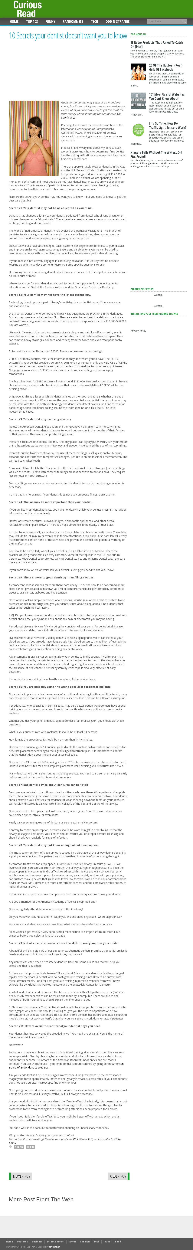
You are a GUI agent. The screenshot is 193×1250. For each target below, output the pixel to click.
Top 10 (30, 1146)
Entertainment (55, 1241)
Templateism (54, 1246)
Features (22, 1241)
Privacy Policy (138, 330)
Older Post (119, 1176)
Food (118, 1241)
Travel (107, 1241)
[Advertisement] (40, 73)
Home (14, 21)
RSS (75, 1139)
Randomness (73, 21)
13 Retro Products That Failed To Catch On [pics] (156, 44)
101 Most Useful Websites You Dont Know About (167, 96)
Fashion (85, 1241)
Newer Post (22, 1176)
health (19, 1146)
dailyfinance (68, 117)
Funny (50, 21)
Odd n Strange (117, 21)
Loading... (158, 294)
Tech (94, 21)
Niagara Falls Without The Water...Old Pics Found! (156, 154)
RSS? (89, 1139)
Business (37, 1241)
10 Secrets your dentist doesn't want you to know (68, 35)
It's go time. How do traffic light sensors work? (168, 125)
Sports (72, 1241)
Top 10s (32, 21)
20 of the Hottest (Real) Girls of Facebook (165, 67)
